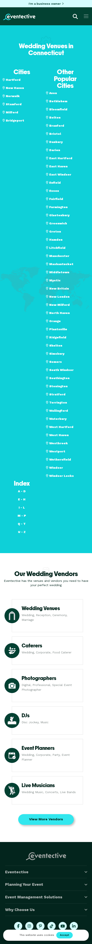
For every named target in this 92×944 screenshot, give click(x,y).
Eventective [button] (16, 872)
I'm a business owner (45, 3)
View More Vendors (46, 819)
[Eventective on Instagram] (29, 926)
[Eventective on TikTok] (51, 926)
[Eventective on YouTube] (63, 926)
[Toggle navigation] (86, 16)
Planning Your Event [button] (24, 884)
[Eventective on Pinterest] (40, 926)
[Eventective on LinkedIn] (74, 926)
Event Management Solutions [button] (33, 897)
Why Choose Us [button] (20, 909)
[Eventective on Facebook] (18, 926)
